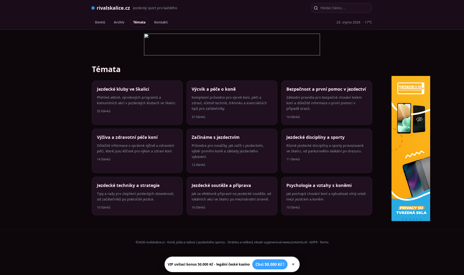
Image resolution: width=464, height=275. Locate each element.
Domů (100, 22)
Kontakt (161, 22)
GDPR (313, 242)
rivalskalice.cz (113, 8)
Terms (324, 242)
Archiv (119, 22)
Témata (139, 22)
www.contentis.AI (294, 242)
